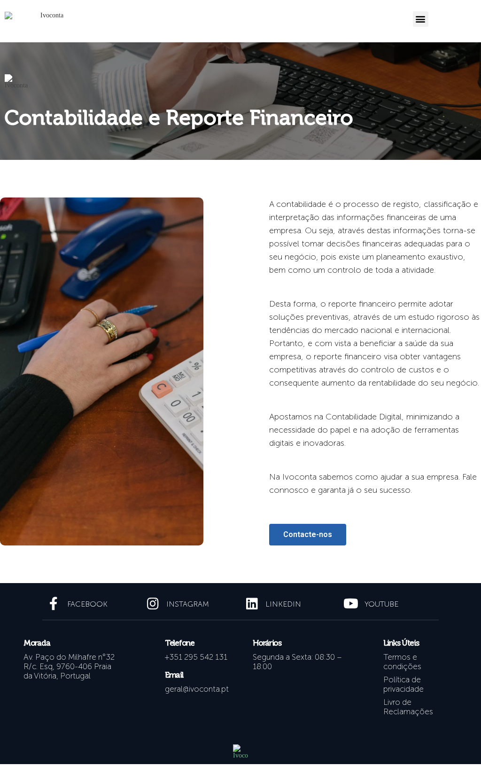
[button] (420, 19)
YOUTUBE (381, 604)
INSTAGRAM (187, 604)
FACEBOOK (87, 604)
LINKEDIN (283, 604)
